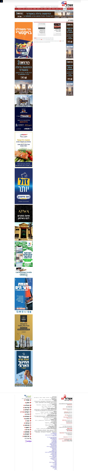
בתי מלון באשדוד (54, 433)
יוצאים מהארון (53, 392)
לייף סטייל (55, 417)
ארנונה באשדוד (54, 444)
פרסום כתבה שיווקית (53, 448)
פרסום (55, 455)
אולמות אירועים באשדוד (53, 450)
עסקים (49, 8)
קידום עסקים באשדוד (53, 432)
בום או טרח (52, 391)
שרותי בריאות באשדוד (53, 441)
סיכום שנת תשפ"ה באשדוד (52, 421)
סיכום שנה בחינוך (50, 404)
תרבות (57, 8)
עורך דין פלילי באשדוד (53, 452)
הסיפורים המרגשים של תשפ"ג (45, 403)
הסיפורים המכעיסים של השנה (51, 404)
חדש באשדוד (47, 416)
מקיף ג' (55, 457)
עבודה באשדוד (54, 449)
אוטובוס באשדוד (37, 425)
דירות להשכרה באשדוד (53, 438)
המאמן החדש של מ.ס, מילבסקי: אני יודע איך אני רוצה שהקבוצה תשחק (42, 25)
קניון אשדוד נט (43, 426)
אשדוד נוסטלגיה (54, 413)
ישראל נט (55, 428)
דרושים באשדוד (54, 442)
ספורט (65, 8)
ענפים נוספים (63, 10)
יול (44, 33)
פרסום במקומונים (54, 434)
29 (46, 36)
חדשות (68, 8)
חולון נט (55, 454)
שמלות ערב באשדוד (54, 460)
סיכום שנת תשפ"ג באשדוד (52, 402)
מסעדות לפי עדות (47, 396)
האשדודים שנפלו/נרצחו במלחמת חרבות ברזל (50, 411)
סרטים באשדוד (54, 426)
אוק (49, 33)
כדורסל (67, 10)
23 (37, 36)
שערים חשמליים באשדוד (53, 445)
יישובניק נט (55, 434)
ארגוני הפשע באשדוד (48, 393)
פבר (36, 33)
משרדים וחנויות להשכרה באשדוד (52, 440)
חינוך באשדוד (49, 426)
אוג (46, 33)
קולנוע (38, 8)
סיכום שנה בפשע (44, 404)
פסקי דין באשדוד (54, 419)
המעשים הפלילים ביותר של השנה (46, 425)
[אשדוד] (65, 7)
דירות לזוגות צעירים (54, 459)
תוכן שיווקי (55, 416)
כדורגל (71, 10)
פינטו (56, 462)
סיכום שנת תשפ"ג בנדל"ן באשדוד (40, 404)
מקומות (44, 391)
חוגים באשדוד (54, 443)
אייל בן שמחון (55, 429)
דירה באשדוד (55, 451)
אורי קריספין (64, 414)
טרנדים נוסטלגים (41, 414)
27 (43, 36)
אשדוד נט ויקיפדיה (54, 447)
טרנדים (46, 418)
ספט (48, 33)
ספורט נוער (57, 10)
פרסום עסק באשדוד (53, 427)
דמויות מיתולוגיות (47, 414)
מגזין (56, 401)
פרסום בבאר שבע (54, 439)
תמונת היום (46, 406)
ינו (34, 33)
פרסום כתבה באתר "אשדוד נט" (52, 431)
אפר (39, 33)
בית (72, 8)
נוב (51, 33)
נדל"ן (40, 393)
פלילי (43, 393)
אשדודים (47, 391)
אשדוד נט (71, 15)
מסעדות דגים (43, 395)
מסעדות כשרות (41, 396)
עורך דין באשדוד (54, 453)
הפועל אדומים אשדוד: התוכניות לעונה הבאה (57, 24)
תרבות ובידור (54, 398)
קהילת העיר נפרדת (51, 408)
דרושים (45, 8)
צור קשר (19, 8)
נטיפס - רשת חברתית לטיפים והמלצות (51, 429)
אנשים (41, 391)
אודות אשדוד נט (29, 8)
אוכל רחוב (51, 397)
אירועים (55, 406)
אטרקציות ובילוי (51, 418)
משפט (34, 8)
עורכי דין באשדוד (47, 419)
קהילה (53, 8)
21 (34, 36)
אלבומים (55, 405)
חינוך (24, 8)
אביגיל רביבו (55, 461)
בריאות (45, 407)
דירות (42, 8)
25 (40, 36)
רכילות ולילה (54, 390)
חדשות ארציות (54, 393)
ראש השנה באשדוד (50, 424)
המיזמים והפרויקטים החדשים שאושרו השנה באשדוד (49, 422)
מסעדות (55, 394)
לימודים (51, 416)
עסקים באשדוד (37, 426)
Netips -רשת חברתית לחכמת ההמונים (51, 446)
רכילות (61, 8)
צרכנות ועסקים (54, 415)
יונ (43, 33)
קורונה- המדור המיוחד (53, 421)
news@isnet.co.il (69, 417)
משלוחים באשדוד (54, 436)
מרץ (37, 33)
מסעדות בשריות (54, 395)
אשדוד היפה (55, 407)
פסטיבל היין (55, 458)
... (60, 26)
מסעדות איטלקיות (37, 395)
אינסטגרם (42, 406)
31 (49, 36)
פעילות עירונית (49, 407)
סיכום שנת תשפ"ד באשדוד (52, 409)
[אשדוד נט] (65, 395)
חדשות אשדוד (54, 393)
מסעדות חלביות (48, 395)
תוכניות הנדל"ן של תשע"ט (42, 424)
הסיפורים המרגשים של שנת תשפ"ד (51, 410)
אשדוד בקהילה (54, 407)
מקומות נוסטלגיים (54, 414)
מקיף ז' (56, 459)
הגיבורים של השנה (54, 403)
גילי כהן (55, 463)
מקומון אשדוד (54, 435)
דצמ (52, 33)
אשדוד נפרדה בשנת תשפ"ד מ (40, 410)
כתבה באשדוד (54, 449)
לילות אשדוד (51, 406)
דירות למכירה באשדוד (53, 437)
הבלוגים (55, 412)
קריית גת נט (55, 454)
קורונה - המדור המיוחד (52, 420)
